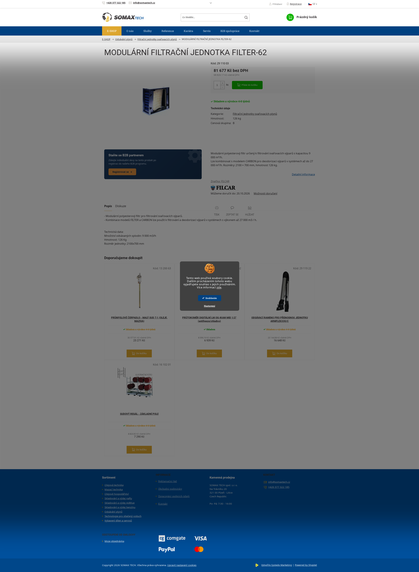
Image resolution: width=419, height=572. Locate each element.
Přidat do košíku (249, 85)
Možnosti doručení (265, 193)
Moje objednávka (114, 541)
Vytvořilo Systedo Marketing (276, 565)
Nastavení (209, 305)
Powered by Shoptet (306, 565)
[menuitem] (112, 31)
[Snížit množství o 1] (222, 87)
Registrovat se (122, 171)
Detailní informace (303, 174)
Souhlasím (211, 298)
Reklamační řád (167, 481)
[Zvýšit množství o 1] (222, 83)
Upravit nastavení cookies (181, 565)
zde (219, 287)
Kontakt (162, 503)
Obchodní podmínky (170, 488)
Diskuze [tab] (120, 206)
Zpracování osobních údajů (173, 496)
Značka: (220, 181)
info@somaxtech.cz (279, 481)
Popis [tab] (108, 206)
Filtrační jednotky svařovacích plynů (255, 114)
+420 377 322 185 (278, 487)
